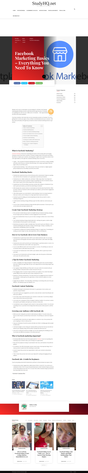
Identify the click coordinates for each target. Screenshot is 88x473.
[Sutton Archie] (24, 406)
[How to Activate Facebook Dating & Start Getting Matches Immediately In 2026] (22, 436)
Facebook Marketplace (34, 40)
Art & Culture (36, 420)
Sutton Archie (23, 41)
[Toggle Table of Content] (41, 126)
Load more (43, 465)
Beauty (41, 420)
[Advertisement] (44, 27)
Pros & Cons (62, 10)
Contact (74, 471)
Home (14, 10)
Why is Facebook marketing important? (31, 141)
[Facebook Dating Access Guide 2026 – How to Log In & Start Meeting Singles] (44, 436)
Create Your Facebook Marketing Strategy (31, 131)
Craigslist (69, 420)
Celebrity (64, 420)
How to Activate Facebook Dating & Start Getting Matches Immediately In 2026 (22, 454)
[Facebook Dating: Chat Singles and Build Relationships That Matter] (66, 436)
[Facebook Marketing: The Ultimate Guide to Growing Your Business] (18, 385)
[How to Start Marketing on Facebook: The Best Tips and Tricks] (32, 385)
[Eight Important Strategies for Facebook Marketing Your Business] (46, 385)
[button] (74, 9)
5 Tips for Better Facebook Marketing (31, 135)
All (26, 420)
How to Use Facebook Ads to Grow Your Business (33, 133)
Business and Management (57, 420)
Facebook (39, 339)
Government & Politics (32, 10)
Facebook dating (21, 448)
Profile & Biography (53, 10)
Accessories (30, 420)
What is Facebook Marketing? (29, 127)
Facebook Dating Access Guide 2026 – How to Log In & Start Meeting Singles (44, 454)
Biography (45, 420)
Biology (49, 420)
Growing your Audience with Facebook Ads (32, 139)
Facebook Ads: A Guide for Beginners (31, 143)
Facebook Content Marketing (29, 137)
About (71, 471)
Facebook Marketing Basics (29, 129)
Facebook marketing (16, 153)
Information (16, 15)
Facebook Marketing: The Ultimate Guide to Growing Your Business (18, 391)
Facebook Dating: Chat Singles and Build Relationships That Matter (66, 454)
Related (26, 144)
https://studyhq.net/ (32, 406)
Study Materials (21, 10)
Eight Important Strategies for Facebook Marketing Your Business (46, 391)
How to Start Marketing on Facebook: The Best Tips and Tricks (31, 391)
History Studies (43, 10)
